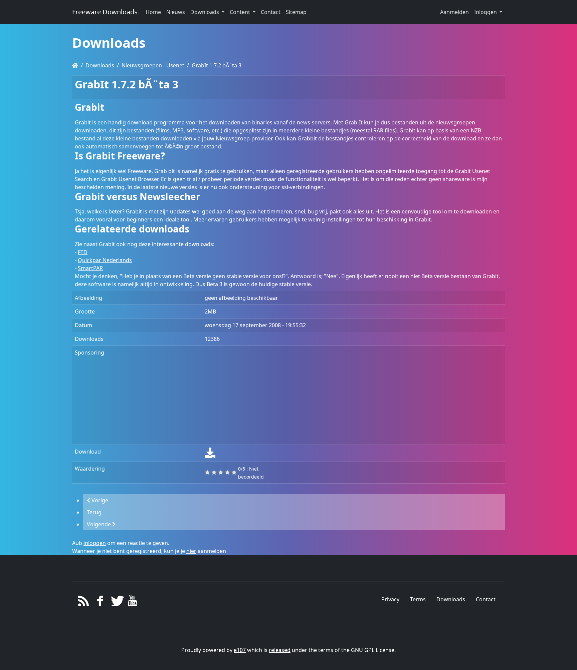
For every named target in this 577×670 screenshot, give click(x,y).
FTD (82, 252)
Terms (418, 599)
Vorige (99, 500)
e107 (240, 650)
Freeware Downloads (105, 11)
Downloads (99, 65)
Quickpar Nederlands (105, 260)
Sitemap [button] (296, 12)
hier (191, 551)
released (280, 650)
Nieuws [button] (175, 12)
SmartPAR (90, 268)
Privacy (390, 599)
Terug (94, 512)
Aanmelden (454, 12)
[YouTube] (132, 602)
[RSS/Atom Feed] (83, 602)
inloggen (94, 543)
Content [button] (240, 12)
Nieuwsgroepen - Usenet (153, 65)
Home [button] (153, 12)
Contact (486, 599)
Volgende (99, 524)
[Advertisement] (353, 395)
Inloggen (486, 12)
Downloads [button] (205, 12)
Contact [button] (270, 12)
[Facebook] (100, 602)
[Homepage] (75, 65)
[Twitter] (116, 602)
